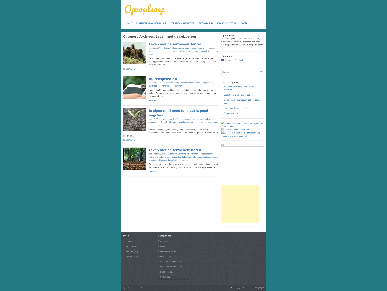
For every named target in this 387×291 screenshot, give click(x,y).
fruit (169, 122)
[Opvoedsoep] (146, 10)
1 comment (177, 85)
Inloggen (129, 241)
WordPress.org (131, 256)
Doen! (244, 23)
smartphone (165, 85)
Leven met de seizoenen (195, 48)
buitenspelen (154, 85)
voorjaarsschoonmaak (198, 51)
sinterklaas (162, 160)
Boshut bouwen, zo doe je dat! (237, 94)
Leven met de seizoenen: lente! (175, 44)
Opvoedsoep (127, 288)
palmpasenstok (166, 51)
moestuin (202, 122)
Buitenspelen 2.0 (163, 78)
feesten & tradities (182, 23)
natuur (156, 51)
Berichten (131, 246)
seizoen (215, 122)
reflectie (214, 157)
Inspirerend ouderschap (151, 23)
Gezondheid (206, 23)
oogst (209, 122)
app (211, 82)
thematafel (172, 160)
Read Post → (129, 68)
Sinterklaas (165, 276)
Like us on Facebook (234, 60)
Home (128, 23)
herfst (161, 157)
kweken (194, 122)
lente (151, 51)
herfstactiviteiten (170, 157)
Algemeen (168, 82)
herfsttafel (182, 157)
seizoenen (183, 51)
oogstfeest (206, 157)
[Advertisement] (240, 204)
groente (175, 122)
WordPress (144, 288)
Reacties (131, 251)
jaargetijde (191, 157)
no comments (157, 125)
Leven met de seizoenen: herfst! (175, 150)
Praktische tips (226, 23)
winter (210, 51)
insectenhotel (184, 122)
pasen (176, 51)
